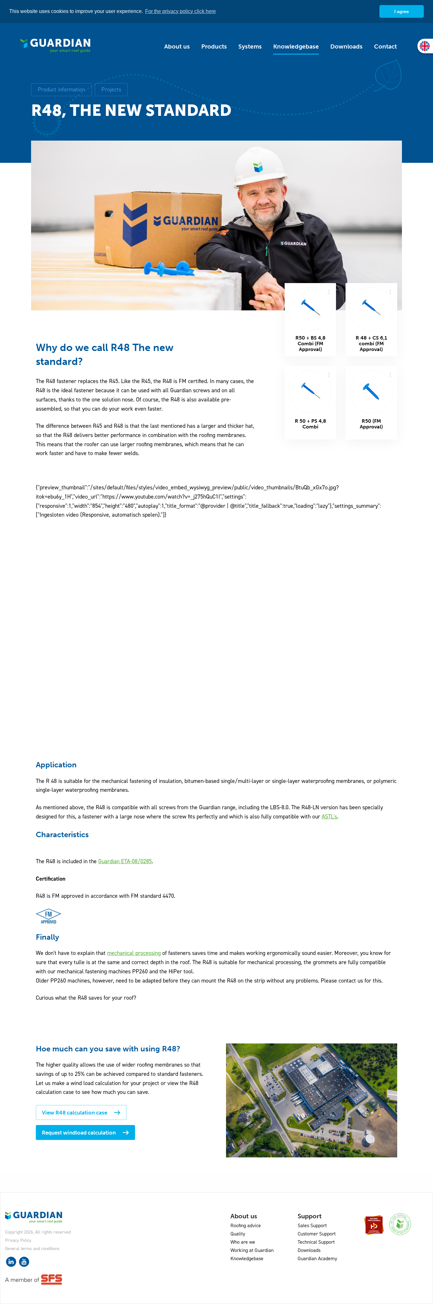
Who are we (242, 1242)
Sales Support (312, 1225)
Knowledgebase (296, 46)
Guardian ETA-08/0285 (125, 861)
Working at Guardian (252, 1250)
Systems (250, 46)
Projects (111, 89)
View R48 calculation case (74, 1112)
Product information (61, 89)
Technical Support (316, 1242)
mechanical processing (134, 953)
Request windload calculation (79, 1132)
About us (177, 46)
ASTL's (329, 816)
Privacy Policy (18, 1240)
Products (214, 46)
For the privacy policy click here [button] (180, 11)
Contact (385, 46)
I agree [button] (401, 11)
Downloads (346, 46)
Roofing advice (245, 1225)
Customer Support (317, 1233)
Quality (237, 1233)
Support (310, 1216)
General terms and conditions (32, 1249)
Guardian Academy (317, 1258)
